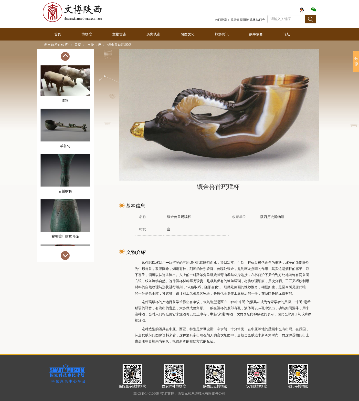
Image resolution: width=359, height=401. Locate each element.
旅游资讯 (222, 34)
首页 (57, 34)
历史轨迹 (153, 34)
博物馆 (87, 34)
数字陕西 (256, 34)
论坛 (286, 34)
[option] (65, 89)
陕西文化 (187, 34)
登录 (270, 9)
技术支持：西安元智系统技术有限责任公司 (192, 393)
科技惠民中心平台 (68, 381)
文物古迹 (119, 34)
